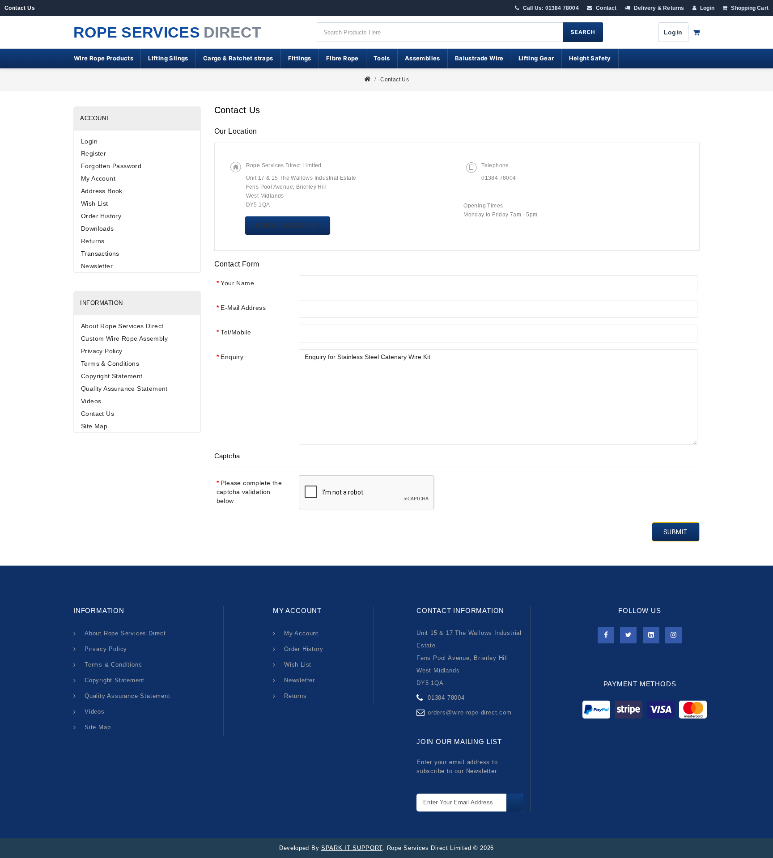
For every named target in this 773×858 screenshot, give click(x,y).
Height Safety (590, 58)
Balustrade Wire (479, 58)
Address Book (102, 190)
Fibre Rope (342, 58)
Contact (606, 8)
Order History (101, 216)
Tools (382, 58)
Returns (93, 241)
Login (706, 8)
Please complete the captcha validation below (249, 491)
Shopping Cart (749, 8)
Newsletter (97, 266)
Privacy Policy (102, 351)
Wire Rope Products (103, 58)
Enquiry (232, 356)
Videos (91, 401)
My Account (98, 178)
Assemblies (422, 58)
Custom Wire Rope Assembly (124, 338)
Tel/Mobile (236, 332)
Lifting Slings (168, 58)
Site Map (94, 426)
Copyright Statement (112, 376)
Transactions (100, 253)
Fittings (299, 58)
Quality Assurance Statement (124, 388)
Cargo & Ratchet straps (238, 58)
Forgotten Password (111, 165)
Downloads (97, 228)
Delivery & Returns (658, 8)
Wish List (94, 203)
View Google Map (289, 225)
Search (582, 32)
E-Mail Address (243, 307)
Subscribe (514, 803)
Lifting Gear (536, 58)
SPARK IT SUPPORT (351, 848)
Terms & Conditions (110, 363)
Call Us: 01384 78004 (550, 8)
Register (93, 153)
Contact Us (394, 79)
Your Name (237, 283)
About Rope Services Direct (122, 326)
